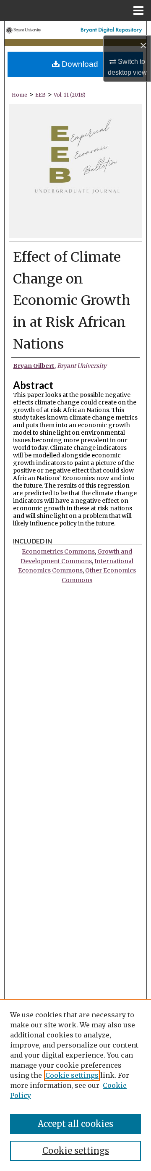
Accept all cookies (75, 1123)
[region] (75, 1085)
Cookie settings (72, 1075)
